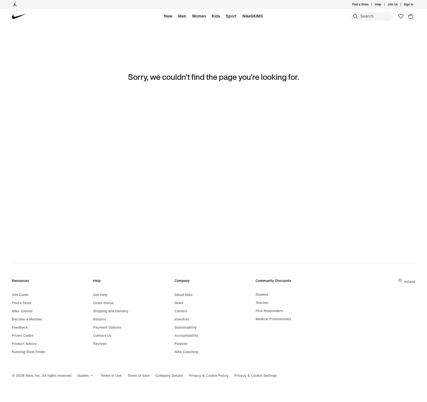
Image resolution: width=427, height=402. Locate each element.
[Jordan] (15, 4)
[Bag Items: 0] (410, 16)
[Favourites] (400, 16)
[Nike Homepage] (19, 16)
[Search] (355, 16)
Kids (216, 16)
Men (182, 16)
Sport (231, 16)
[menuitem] (382, 4)
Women (199, 16)
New (168, 16)
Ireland (409, 281)
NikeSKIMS (252, 16)
